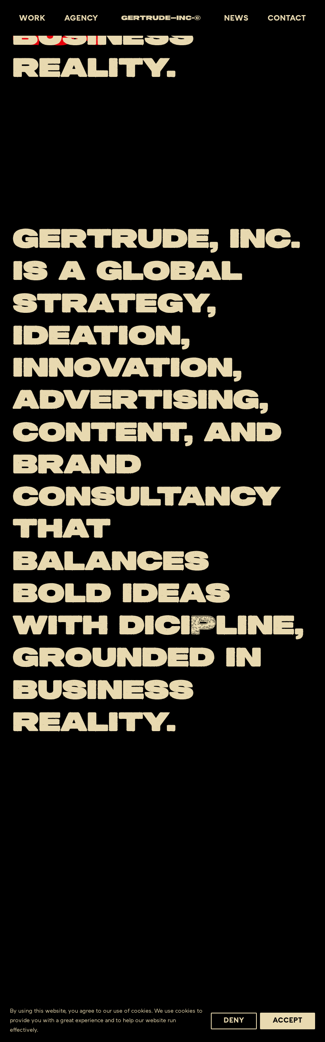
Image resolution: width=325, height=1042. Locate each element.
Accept (287, 1020)
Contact (287, 18)
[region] (162, 1018)
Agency (81, 18)
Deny (234, 1020)
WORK (32, 18)
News (236, 18)
